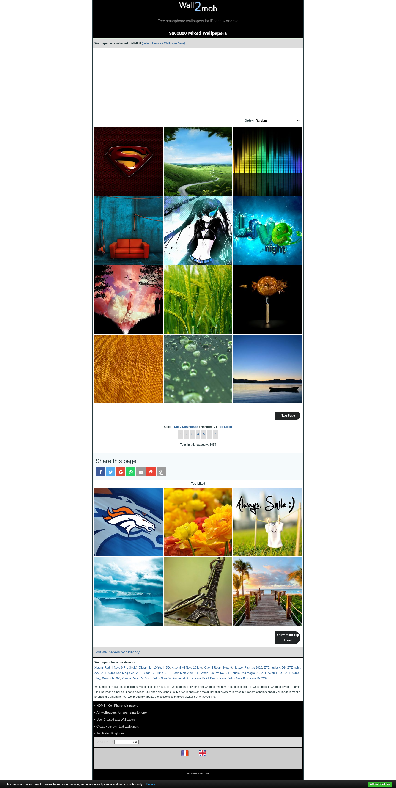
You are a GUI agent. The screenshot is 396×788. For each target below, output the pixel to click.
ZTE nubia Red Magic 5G (243, 673)
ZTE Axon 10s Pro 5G (209, 673)
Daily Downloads (186, 426)
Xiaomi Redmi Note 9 (218, 667)
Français (193, 756)
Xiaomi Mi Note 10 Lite (187, 667)
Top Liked (225, 426)
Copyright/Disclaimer (192, 763)
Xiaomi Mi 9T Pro (203, 678)
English (210, 756)
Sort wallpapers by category (117, 652)
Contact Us (227, 763)
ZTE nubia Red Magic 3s (117, 673)
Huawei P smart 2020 (248, 667)
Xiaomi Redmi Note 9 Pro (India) (115, 667)
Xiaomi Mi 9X (111, 678)
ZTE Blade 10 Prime (149, 673)
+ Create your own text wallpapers (116, 726)
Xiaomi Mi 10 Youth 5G (154, 667)
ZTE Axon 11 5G (272, 673)
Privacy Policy (212, 763)
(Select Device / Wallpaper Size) (163, 43)
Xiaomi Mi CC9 (257, 678)
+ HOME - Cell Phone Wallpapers (116, 705)
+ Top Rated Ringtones (109, 733)
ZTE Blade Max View (179, 673)
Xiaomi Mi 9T (181, 678)
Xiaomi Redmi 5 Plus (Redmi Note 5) (146, 678)
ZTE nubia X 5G (275, 667)
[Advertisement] (198, 83)
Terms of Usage (171, 763)
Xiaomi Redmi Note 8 (231, 678)
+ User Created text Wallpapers (114, 719)
